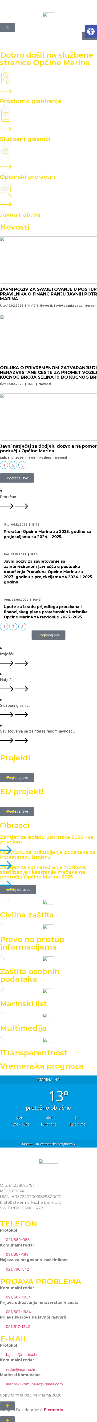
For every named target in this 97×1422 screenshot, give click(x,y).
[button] (91, 31)
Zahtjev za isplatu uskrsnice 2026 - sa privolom (47, 839)
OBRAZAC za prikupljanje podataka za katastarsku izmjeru (47, 854)
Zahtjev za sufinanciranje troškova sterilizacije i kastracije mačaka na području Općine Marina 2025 (43, 872)
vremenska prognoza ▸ (48, 1144)
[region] (48, 531)
